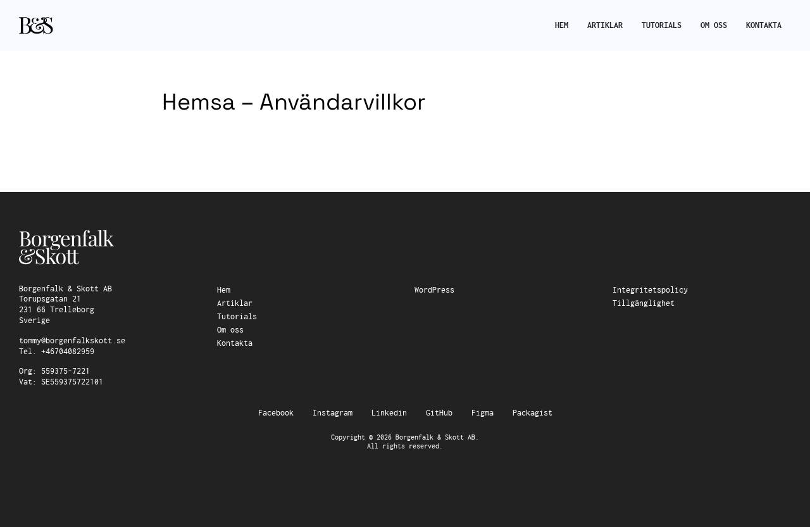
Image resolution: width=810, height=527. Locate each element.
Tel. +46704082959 (56, 351)
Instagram (332, 413)
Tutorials (662, 25)
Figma (482, 413)
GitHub (439, 413)
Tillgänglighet (644, 303)
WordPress (434, 290)
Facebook (276, 413)
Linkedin (389, 413)
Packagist (532, 413)
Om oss (714, 25)
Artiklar (605, 25)
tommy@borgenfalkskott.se (72, 340)
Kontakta (764, 25)
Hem (561, 25)
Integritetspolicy (650, 290)
